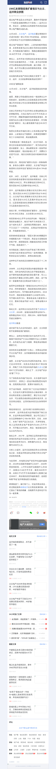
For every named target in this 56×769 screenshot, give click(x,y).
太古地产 (22, 34)
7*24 (29, 738)
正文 (18, 762)
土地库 (28, 750)
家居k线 (23, 742)
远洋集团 (32, 34)
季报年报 (35, 750)
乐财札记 (41, 746)
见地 (15, 746)
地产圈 (16, 735)
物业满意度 (33, 735)
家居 (44, 735)
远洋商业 (13, 323)
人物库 (22, 750)
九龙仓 (40, 367)
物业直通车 (24, 735)
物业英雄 (26, 746)
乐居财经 (11, 762)
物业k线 (30, 742)
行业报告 (43, 750)
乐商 (15, 738)
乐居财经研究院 (39, 742)
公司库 (16, 750)
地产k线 (16, 742)
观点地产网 (12, 16)
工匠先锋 (34, 746)
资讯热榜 (17, 757)
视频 (24, 738)
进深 (19, 746)
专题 (33, 738)
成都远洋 (24, 487)
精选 (38, 738)
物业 (39, 735)
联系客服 (24, 506)
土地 (19, 738)
